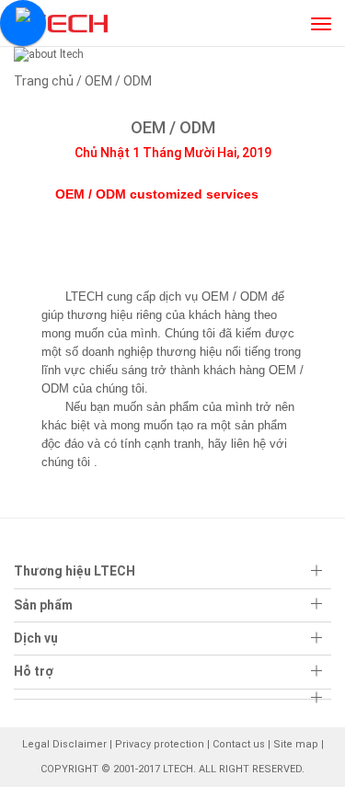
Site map (295, 744)
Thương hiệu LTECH (74, 571)
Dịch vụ (36, 638)
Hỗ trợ (33, 671)
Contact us (239, 744)
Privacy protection (159, 744)
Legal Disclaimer (64, 744)
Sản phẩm (43, 605)
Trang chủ (44, 81)
